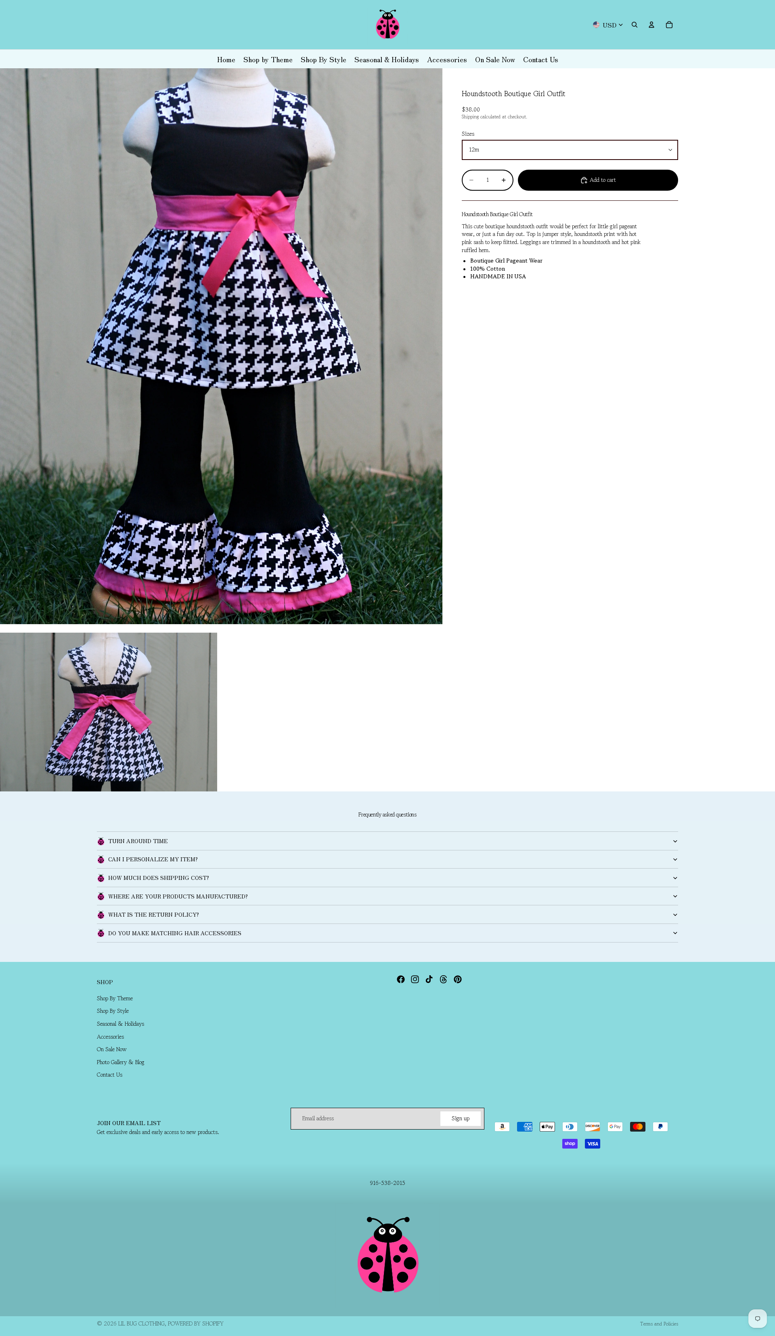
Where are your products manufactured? (178, 896)
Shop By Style (113, 1011)
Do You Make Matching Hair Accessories (174, 933)
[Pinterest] (458, 979)
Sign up (460, 1118)
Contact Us (109, 1075)
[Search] (634, 25)
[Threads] (443, 979)
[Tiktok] (429, 979)
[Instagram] (415, 979)
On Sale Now (112, 1049)
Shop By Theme (115, 998)
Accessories (110, 1036)
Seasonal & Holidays (120, 1023)
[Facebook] (401, 979)
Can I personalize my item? (153, 859)
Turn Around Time (138, 841)
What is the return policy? (153, 914)
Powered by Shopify (196, 1323)
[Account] (651, 25)
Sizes (468, 134)
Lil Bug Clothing (141, 1323)
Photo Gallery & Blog (121, 1062)
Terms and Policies (659, 1323)
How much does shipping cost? (158, 877)
